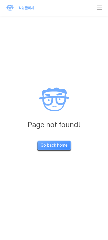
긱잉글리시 (26, 8)
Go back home (54, 145)
